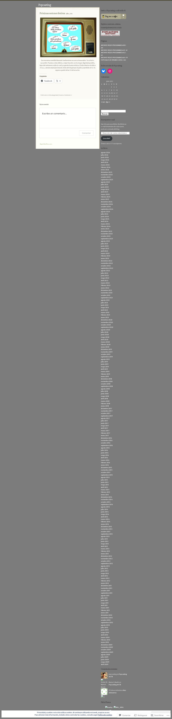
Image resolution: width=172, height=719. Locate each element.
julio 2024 (104, 214)
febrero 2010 (105, 640)
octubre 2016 (105, 443)
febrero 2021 (105, 315)
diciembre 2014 (106, 497)
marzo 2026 (105, 165)
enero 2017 (105, 435)
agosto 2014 (105, 507)
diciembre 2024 (106, 202)
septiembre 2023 (107, 239)
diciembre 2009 (106, 645)
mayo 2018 (105, 396)
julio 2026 (104, 155)
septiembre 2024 (107, 209)
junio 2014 (105, 512)
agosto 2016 (105, 448)
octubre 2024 (106, 207)
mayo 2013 (105, 544)
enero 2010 (105, 642)
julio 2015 (104, 480)
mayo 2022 (105, 278)
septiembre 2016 (107, 445)
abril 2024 (104, 221)
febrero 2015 (105, 492)
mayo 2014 (105, 514)
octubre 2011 (105, 591)
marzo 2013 (105, 549)
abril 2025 (104, 192)
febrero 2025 (105, 197)
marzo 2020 (105, 342)
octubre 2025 (106, 177)
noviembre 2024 (107, 204)
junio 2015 (104, 482)
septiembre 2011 (106, 593)
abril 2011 (104, 605)
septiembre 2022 (107, 268)
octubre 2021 (105, 295)
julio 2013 (104, 539)
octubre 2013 (105, 532)
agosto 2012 (105, 566)
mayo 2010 (105, 632)
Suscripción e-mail (108, 119)
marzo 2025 (105, 194)
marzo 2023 (105, 253)
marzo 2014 (105, 519)
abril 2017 (104, 428)
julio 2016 (104, 450)
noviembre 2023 (107, 234)
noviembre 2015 (106, 470)
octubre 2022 (106, 266)
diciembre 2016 (106, 438)
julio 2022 (104, 273)
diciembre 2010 (106, 615)
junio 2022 (105, 276)
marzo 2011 (105, 608)
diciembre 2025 (106, 172)
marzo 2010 (105, 637)
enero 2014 (105, 524)
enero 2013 (105, 554)
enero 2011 (105, 613)
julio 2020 (104, 332)
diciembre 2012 (106, 556)
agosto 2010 (105, 625)
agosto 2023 (105, 241)
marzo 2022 (105, 283)
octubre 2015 (105, 472)
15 (112, 93)
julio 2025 (104, 184)
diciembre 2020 (106, 320)
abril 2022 (104, 280)
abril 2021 (104, 310)
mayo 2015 (105, 485)
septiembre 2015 (107, 475)
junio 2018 (104, 394)
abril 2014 (104, 517)
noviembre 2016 (106, 440)
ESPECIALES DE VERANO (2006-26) (113, 60)
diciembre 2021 (106, 290)
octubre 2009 (106, 650)
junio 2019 (104, 364)
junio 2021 (104, 305)
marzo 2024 (105, 224)
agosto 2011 (105, 596)
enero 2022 (105, 288)
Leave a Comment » (65, 95)
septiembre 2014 (107, 504)
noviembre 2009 (107, 647)
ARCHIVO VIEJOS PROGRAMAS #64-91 (114, 57)
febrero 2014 (105, 522)
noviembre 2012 (106, 559)
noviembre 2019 (106, 352)
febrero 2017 (105, 433)
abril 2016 (104, 458)
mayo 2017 (105, 426)
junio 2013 (104, 541)
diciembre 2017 (106, 408)
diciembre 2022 (106, 261)
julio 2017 (104, 421)
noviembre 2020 (107, 322)
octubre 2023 (105, 236)
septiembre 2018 (107, 386)
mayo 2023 (105, 248)
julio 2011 (104, 598)
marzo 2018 (105, 401)
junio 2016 (104, 453)
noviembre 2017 (106, 411)
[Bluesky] (103, 71)
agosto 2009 (105, 655)
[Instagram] (109, 71)
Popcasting (44, 5)
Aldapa (42, 68)
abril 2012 (104, 576)
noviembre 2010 (107, 618)
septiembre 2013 (107, 534)
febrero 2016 (105, 463)
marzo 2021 (105, 312)
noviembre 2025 (107, 175)
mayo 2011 (105, 603)
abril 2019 (104, 369)
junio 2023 (105, 246)
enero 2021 (105, 317)
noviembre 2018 (106, 381)
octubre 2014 (105, 502)
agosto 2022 (105, 271)
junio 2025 (105, 187)
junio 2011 (104, 600)
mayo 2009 (105, 662)
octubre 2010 (105, 620)
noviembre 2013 (106, 529)
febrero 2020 (105, 344)
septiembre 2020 (107, 327)
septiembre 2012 (107, 563)
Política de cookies (105, 715)
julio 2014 (104, 509)
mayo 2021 (105, 307)
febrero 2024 (105, 226)
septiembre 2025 (107, 180)
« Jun (103, 102)
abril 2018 (104, 399)
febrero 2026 (105, 167)
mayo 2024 (105, 219)
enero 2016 (105, 465)
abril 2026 (104, 162)
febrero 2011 (105, 610)
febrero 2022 (105, 285)
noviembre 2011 (106, 588)
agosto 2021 (105, 300)
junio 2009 (105, 660)
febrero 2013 (105, 551)
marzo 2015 (105, 490)
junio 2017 (104, 423)
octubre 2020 (106, 325)
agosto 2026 (105, 152)
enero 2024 (105, 229)
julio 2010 (104, 627)
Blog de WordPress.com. (46, 144)
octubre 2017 (105, 413)
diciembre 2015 (106, 468)
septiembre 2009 (107, 652)
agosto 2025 (105, 182)
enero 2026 (105, 170)
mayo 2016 (105, 455)
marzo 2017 (105, 431)
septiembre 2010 (107, 622)
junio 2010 (105, 630)
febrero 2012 (105, 581)
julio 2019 (104, 362)
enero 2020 (105, 347)
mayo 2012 (105, 573)
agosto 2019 (105, 359)
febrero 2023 (105, 256)
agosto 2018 (105, 389)
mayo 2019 (105, 367)
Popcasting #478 (115, 685)
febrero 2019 (105, 374)
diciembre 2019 (106, 349)
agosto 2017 (105, 418)
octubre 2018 (105, 384)
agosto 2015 (105, 477)
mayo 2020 (105, 337)
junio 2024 (105, 216)
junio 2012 (104, 571)
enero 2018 (105, 406)
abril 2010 (104, 635)
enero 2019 (105, 376)
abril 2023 (104, 251)
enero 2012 (105, 583)
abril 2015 (104, 487)
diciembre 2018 (106, 379)
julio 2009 (104, 657)
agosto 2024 (105, 212)
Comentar (86, 133)
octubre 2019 (105, 354)
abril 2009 (104, 664)
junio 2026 (105, 157)
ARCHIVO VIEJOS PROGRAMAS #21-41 (114, 50)
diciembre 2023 (106, 231)
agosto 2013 (105, 536)
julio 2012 (104, 568)
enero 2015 (105, 495)
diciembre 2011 (106, 586)
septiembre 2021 (107, 298)
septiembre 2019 (107, 357)
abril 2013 (104, 546)
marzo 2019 (105, 371)
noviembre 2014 (107, 499)
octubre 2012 (105, 561)
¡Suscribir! (106, 138)
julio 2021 (104, 303)
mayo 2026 (105, 160)
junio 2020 (105, 335)
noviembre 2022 (107, 263)
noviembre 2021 (106, 293)
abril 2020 (104, 340)
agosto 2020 (105, 330)
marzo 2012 (105, 578)
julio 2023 (104, 244)
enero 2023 (105, 258)
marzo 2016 (105, 460)
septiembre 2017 (107, 416)
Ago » (108, 102)
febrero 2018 (105, 404)
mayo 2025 (105, 189)
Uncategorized (53, 95)
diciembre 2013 (106, 527)
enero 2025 (105, 199)
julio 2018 (104, 391)
